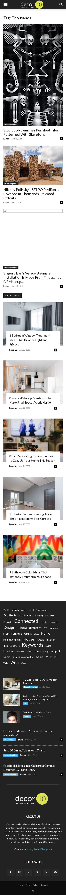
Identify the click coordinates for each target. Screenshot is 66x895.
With (14, 662)
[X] (46, 872)
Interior (50, 639)
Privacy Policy (32, 885)
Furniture (16, 633)
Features (53, 628)
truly (48, 656)
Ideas (40, 639)
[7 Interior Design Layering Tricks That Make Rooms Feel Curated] (33, 498)
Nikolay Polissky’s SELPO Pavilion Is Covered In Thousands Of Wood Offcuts (31, 193)
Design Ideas (9, 740)
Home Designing (12, 639)
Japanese (15, 645)
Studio (39, 656)
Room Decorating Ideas (23, 657)
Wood (23, 663)
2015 (6, 609)
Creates (53, 622)
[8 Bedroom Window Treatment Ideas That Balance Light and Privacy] (33, 323)
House (28, 639)
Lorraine (13, 350)
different (35, 628)
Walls (5, 663)
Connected (26, 621)
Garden (28, 633)
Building (39, 616)
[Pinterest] (28, 872)
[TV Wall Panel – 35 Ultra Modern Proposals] (11, 684)
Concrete (7, 622)
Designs (22, 627)
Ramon (6, 139)
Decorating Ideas (10, 124)
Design (9, 627)
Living (48, 645)
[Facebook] (10, 872)
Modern (19, 651)
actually (15, 610)
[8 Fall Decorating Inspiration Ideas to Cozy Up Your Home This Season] (33, 440)
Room (6, 656)
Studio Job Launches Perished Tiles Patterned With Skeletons (31, 132)
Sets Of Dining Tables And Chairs (24, 750)
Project (55, 651)
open (37, 651)
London (8, 651)
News (20, 885)
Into (5, 645)
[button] (5, 4)
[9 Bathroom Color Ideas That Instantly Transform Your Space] (33, 556)
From (6, 633)
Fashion (27, 716)
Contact (44, 885)
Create (43, 622)
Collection (49, 616)
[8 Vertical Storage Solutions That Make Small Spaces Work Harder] (33, 382)
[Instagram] (19, 872)
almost (31, 610)
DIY (45, 628)
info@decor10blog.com (39, 849)
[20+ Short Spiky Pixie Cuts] (11, 717)
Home (45, 633)
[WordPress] (55, 872)
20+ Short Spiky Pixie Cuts (37, 712)
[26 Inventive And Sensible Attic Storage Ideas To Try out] (11, 700)
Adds (23, 610)
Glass (36, 634)
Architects (10, 615)
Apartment (41, 610)
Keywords (32, 645)
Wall (56, 657)
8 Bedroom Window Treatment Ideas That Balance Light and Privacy (29, 340)
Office (28, 651)
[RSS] (37, 872)
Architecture (26, 615)
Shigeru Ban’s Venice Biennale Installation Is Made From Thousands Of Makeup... (32, 277)
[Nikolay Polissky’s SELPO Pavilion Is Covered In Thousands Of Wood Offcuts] (33, 165)
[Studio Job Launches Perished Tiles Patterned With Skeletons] (33, 75)
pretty (45, 651)
